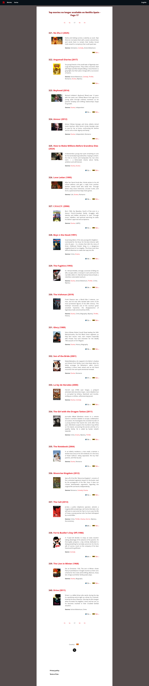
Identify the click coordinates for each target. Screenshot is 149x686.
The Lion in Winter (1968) (66, 563)
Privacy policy (54, 670)
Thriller (91, 77)
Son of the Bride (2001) (64, 356)
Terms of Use (54, 674)
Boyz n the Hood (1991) (65, 234)
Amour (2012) (60, 119)
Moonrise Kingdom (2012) (66, 473)
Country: (72, 644)
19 (84, 23)
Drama (74, 79)
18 (79, 23)
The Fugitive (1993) (63, 265)
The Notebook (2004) (64, 446)
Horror (88, 519)
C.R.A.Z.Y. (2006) (61, 206)
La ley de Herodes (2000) (65, 384)
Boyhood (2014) (61, 90)
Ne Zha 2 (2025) (61, 32)
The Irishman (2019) (63, 294)
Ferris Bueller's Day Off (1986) (68, 532)
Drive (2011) (59, 590)
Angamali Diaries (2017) (65, 59)
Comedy (80, 48)
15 (64, 23)
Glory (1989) (59, 327)
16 (69, 23)
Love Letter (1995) (62, 177)
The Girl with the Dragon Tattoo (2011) (73, 411)
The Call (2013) (60, 501)
